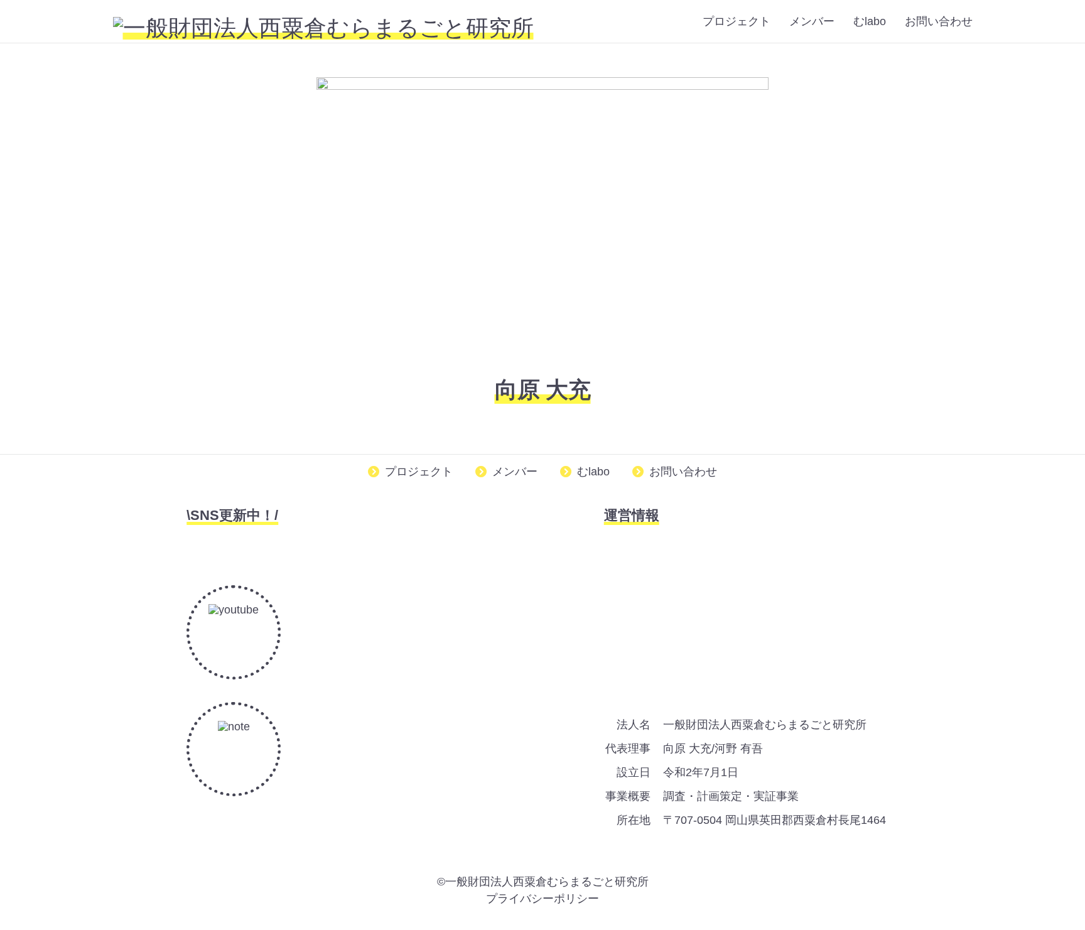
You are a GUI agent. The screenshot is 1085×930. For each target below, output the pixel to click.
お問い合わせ (939, 21)
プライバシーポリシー (542, 898)
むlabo (869, 21)
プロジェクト (736, 21)
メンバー (811, 21)
